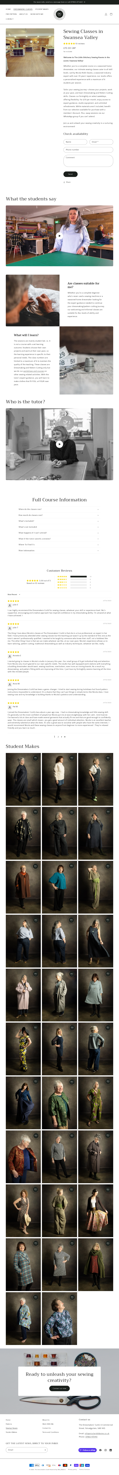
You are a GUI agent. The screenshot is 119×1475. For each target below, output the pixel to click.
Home (8, 1420)
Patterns (9, 1424)
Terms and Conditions (50, 1432)
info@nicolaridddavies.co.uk (97, 1434)
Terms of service (84, 1469)
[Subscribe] (45, 1450)
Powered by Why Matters (58, 1469)
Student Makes (11, 1432)
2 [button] (58, 737)
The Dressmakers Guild (42, 1469)
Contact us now (59, 1388)
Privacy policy (72, 1469)
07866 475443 (91, 1437)
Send (70, 174)
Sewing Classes (11, 1428)
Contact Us (46, 1428)
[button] (69, 44)
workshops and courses (33, 371)
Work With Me (48, 1424)
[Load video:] (59, 235)
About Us (46, 1420)
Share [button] (68, 182)
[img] (13, 601)
